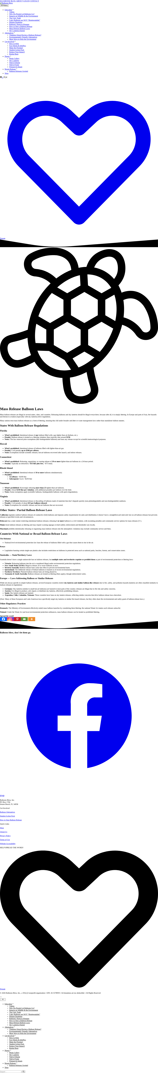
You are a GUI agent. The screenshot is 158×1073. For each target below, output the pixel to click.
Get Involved (9, 42)
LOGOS (26, 1)
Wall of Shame (14, 63)
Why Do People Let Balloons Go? (21, 14)
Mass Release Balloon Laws (19, 29)
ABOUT (19, 1)
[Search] (23, 1071)
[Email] (24, 619)
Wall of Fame (14, 65)
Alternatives (9, 33)
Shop (6, 73)
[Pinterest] (17, 619)
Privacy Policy (5, 836)
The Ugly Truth (15, 18)
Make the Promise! (16, 48)
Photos (7, 56)
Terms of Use (5, 840)
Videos (11, 12)
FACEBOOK (5, 1)
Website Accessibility (7, 844)
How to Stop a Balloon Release (20, 26)
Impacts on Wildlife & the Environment (23, 16)
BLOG (13, 1)
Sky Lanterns (14, 61)
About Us (3, 832)
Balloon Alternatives (7, 812)
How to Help (14, 44)
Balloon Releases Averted (18, 71)
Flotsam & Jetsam (15, 67)
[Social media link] (79, 794)
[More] (32, 619)
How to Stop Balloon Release (11, 820)
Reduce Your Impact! (17, 52)
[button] (13, 10)
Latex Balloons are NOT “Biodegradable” (24, 20)
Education (8, 10)
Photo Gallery (14, 58)
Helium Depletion (15, 22)
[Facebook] (3, 619)
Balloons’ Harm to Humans (19, 24)
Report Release (10, 69)
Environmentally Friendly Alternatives (23, 37)
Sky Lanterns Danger (17, 31)
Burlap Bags (13, 54)
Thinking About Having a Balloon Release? (25, 35)
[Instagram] (10, 619)
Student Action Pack (16, 50)
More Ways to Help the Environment (22, 39)
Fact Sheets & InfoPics (17, 46)
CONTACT (34, 1)
